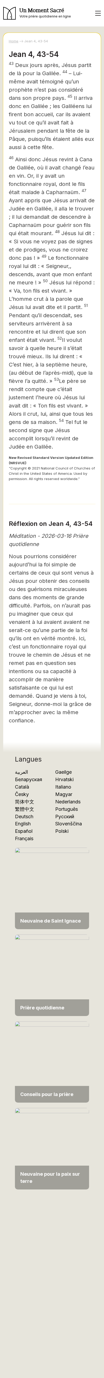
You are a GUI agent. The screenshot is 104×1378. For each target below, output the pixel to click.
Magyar (63, 794)
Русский (64, 816)
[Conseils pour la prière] (52, 1061)
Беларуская (28, 779)
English (23, 823)
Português (66, 809)
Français (24, 838)
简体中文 (24, 801)
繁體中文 (24, 809)
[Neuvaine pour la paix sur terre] (52, 1148)
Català (22, 787)
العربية (21, 772)
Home (13, 41)
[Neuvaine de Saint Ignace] (52, 888)
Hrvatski (64, 779)
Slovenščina (68, 823)
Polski (62, 831)
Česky (22, 794)
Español (24, 831)
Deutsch (24, 816)
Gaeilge (63, 772)
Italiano (63, 787)
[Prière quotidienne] (52, 975)
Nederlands (68, 801)
